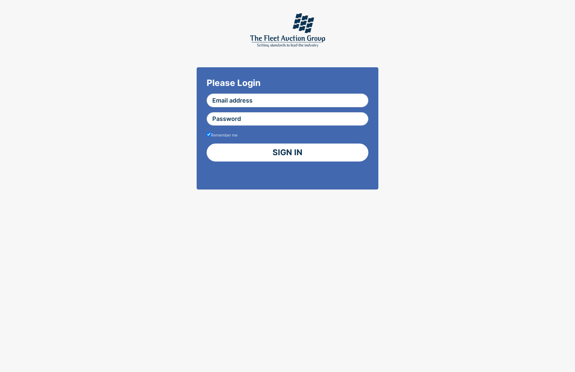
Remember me (224, 135)
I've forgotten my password (241, 175)
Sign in (287, 152)
